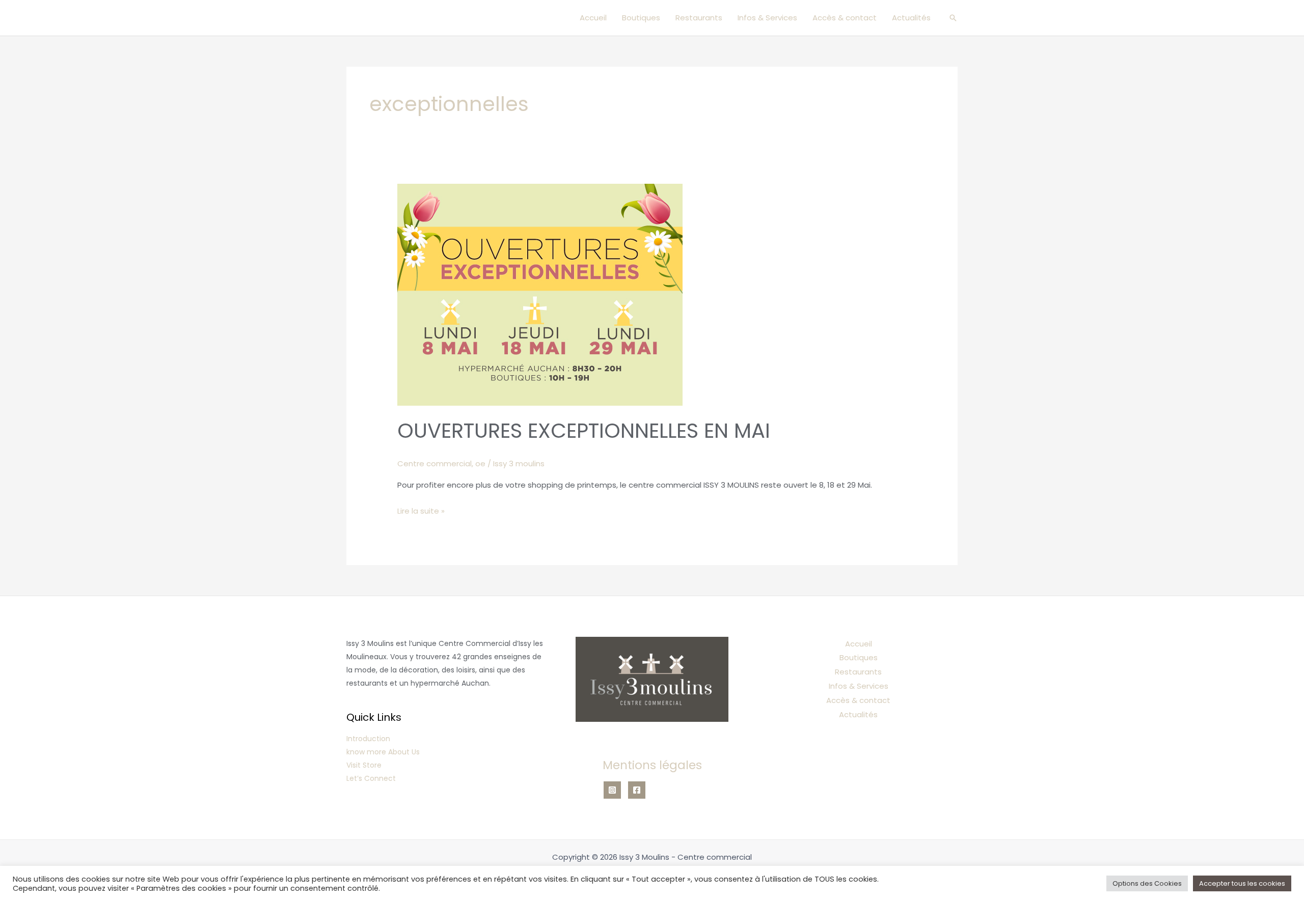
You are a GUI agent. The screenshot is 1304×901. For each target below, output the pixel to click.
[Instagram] (612, 790)
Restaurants (698, 17)
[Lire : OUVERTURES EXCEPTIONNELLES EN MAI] (540, 294)
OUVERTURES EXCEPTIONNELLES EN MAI (583, 430)
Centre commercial (434, 463)
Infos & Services (767, 17)
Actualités (911, 17)
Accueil (593, 17)
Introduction (368, 739)
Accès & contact (844, 17)
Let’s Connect (371, 778)
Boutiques (641, 17)
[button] (953, 17)
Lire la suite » (421, 510)
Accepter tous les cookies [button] (1242, 883)
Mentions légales (652, 765)
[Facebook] (636, 790)
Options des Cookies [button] (1147, 883)
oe (480, 463)
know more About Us (383, 752)
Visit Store (364, 765)
